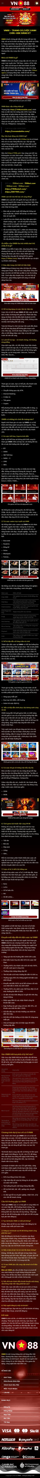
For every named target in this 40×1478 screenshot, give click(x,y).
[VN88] (20, 3)
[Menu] (2, 3)
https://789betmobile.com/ (21, 110)
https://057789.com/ (14, 192)
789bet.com (17, 183)
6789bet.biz (24, 139)
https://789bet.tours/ (9, 258)
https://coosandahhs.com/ (17, 131)
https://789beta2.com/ (15, 189)
